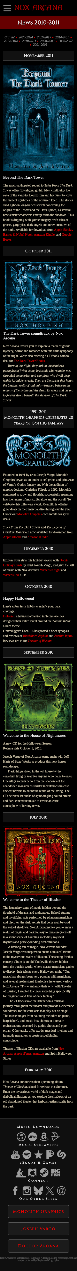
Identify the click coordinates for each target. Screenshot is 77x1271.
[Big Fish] (56, 1176)
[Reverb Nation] (38, 1158)
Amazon (38, 1053)
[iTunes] (21, 1141)
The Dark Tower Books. (30, 361)
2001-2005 (40, 44)
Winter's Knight (50, 570)
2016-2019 (44, 37)
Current (10, 37)
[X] (50, 1194)
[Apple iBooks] (33, 1176)
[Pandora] (50, 1158)
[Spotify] (27, 1158)
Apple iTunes (22, 1053)
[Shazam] (61, 1158)
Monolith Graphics (29, 514)
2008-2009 (47, 41)
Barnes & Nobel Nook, (18, 234)
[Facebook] (15, 1194)
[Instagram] (27, 1194)
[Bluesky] (38, 1194)
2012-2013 (11, 41)
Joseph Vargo (38, 1228)
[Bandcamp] (33, 1141)
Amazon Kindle (37, 537)
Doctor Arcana (38, 1246)
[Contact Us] (61, 1194)
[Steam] (44, 1176)
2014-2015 (62, 37)
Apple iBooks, (63, 229)
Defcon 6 (9, 616)
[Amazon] (44, 1141)
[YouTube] (15, 1158)
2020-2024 (26, 37)
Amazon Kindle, (44, 234)
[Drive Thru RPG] (56, 1141)
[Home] (38, 9)
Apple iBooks (12, 537)
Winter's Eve (11, 575)
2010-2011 (29, 41)
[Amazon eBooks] (21, 1176)
